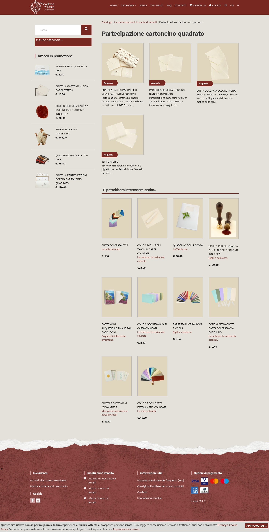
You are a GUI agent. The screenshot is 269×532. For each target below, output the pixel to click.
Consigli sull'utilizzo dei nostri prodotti (160, 486)
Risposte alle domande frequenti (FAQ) (160, 480)
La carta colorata (111, 249)
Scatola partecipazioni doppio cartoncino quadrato (71, 179)
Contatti (180, 5)
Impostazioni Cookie (149, 497)
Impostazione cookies (126, 529)
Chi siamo (156, 5)
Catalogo (127, 5)
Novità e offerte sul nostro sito (49, 486)
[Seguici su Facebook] (32, 501)
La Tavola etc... (181, 249)
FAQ (169, 5)
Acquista (108, 83)
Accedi (216, 5)
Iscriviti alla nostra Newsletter (48, 480)
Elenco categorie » (49, 40)
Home (113, 5)
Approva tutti (256, 525)
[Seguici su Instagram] (38, 501)
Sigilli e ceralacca (218, 258)
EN (231, 5)
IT (238, 5)
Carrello (199, 5)
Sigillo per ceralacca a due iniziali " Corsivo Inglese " (71, 109)
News (143, 5)
